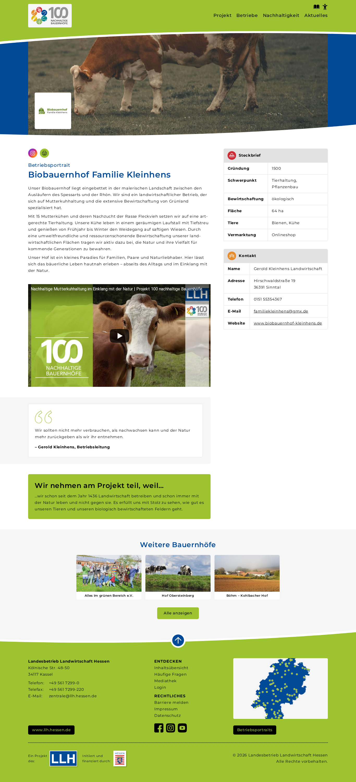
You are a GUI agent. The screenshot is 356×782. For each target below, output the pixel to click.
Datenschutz (167, 715)
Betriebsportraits (254, 730)
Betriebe (247, 15)
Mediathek (165, 681)
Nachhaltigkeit (281, 15)
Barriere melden (171, 702)
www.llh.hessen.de (51, 730)
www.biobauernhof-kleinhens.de (288, 323)
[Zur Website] (53, 111)
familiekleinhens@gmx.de (281, 311)
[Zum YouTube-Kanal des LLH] (182, 729)
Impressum (166, 709)
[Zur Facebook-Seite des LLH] (158, 729)
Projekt (222, 15)
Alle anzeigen (178, 613)
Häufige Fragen (170, 674)
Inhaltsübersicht (171, 667)
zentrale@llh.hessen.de (73, 696)
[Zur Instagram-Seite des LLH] (170, 729)
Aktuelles (316, 15)
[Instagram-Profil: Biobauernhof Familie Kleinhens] (32, 153)
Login (160, 687)
